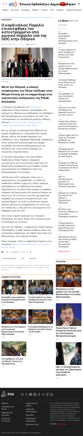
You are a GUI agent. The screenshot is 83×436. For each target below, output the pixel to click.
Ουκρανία (60, 10)
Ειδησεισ (5, 403)
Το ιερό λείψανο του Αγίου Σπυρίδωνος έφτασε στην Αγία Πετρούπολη (40, 299)
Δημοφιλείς (62, 28)
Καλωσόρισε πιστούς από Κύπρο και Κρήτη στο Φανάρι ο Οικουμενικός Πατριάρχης (67, 242)
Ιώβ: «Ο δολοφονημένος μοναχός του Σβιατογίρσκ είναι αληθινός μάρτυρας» (67, 181)
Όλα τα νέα (63, 251)
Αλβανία (5, 10)
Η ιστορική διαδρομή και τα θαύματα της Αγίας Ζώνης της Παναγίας (40, 329)
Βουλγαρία (25, 10)
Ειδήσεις (7, 20)
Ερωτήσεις (30, 415)
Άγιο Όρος (15, 10)
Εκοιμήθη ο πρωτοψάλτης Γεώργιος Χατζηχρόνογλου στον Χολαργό (13, 299)
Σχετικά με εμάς (32, 424)
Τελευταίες (62, 25)
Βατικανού (35, 107)
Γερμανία (35, 10)
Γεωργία (44, 10)
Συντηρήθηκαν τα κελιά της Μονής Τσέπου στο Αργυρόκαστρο (12, 361)
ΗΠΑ (52, 10)
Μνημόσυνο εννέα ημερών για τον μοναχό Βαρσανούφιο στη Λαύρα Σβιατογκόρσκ (67, 68)
